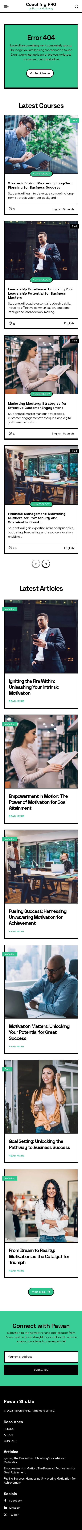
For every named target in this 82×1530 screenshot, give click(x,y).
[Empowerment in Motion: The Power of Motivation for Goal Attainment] (41, 751)
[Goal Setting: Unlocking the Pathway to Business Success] (41, 1096)
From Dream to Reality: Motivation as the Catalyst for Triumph (39, 1256)
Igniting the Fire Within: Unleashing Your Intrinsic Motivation (34, 687)
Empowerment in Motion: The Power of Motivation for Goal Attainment (38, 802)
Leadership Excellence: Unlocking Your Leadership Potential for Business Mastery (40, 293)
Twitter (14, 1514)
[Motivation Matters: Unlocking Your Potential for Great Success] (41, 981)
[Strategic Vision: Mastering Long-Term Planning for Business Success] (41, 144)
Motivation (10, 609)
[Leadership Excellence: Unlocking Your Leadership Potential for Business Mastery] (41, 250)
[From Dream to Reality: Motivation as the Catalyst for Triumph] (41, 1205)
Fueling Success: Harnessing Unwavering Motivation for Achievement (37, 917)
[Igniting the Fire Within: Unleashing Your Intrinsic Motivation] (41, 636)
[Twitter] (5, 1515)
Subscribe (41, 1369)
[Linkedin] (5, 1508)
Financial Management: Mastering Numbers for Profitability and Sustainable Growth (37, 517)
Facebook (15, 1500)
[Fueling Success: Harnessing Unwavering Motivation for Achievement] (41, 866)
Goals (7, 1069)
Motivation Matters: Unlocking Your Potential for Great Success (39, 1032)
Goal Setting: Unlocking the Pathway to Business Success (39, 1144)
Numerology (41, 173)
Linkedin (14, 1507)
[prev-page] (36, 564)
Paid (74, 226)
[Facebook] (5, 1501)
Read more (17, 701)
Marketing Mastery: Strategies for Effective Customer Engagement (37, 405)
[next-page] (46, 564)
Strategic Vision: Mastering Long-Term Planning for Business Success (40, 185)
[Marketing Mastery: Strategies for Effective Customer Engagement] (41, 365)
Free (74, 120)
